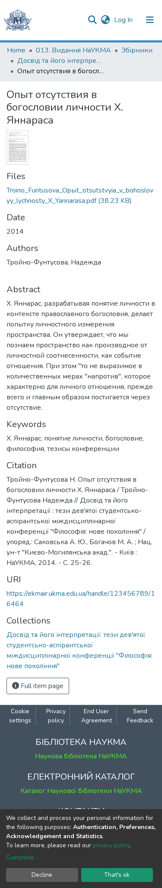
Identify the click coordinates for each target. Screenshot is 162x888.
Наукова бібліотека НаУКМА (81, 756)
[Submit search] (92, 20)
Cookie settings (20, 716)
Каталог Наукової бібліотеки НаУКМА (81, 791)
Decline (42, 875)
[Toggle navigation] (150, 20)
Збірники (136, 50)
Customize (20, 857)
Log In (124, 20)
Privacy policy (56, 716)
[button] (105, 20)
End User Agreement (96, 716)
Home (16, 50)
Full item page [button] (41, 686)
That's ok (117, 875)
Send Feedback (140, 716)
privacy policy (111, 845)
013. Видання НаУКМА (73, 50)
